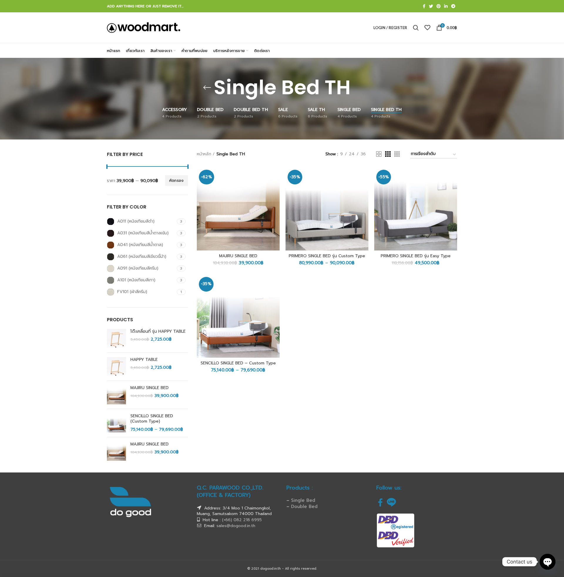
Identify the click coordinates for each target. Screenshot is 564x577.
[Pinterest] (438, 6)
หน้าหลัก (204, 154)
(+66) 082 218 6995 (242, 520)
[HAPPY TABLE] (116, 366)
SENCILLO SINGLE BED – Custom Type (238, 363)
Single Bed (303, 500)
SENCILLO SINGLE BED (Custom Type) (151, 418)
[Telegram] (453, 6)
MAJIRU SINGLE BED (149, 388)
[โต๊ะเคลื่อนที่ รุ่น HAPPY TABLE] (116, 338)
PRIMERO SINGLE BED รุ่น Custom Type (327, 256)
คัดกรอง (176, 180)
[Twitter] (431, 6)
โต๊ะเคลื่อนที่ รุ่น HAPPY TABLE (158, 331)
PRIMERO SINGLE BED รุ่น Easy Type (416, 256)
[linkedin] (445, 6)
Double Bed (304, 506)
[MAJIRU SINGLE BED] (116, 394)
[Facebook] (424, 6)
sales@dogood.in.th (235, 526)
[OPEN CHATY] (547, 562)
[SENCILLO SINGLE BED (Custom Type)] (116, 423)
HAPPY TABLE (144, 359)
